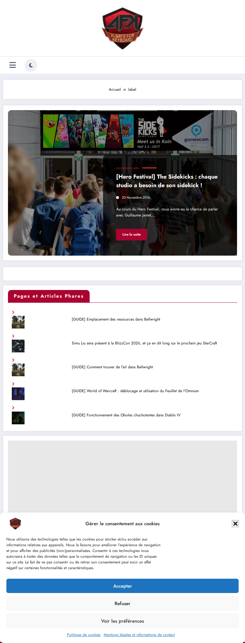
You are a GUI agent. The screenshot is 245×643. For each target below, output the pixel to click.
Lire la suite (131, 234)
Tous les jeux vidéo (127, 168)
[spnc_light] (31, 65)
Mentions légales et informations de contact (139, 635)
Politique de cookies (83, 635)
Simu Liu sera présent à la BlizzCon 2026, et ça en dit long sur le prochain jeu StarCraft (144, 343)
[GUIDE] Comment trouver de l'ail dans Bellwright (112, 367)
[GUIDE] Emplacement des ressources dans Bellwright (116, 319)
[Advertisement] (122, 485)
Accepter (122, 586)
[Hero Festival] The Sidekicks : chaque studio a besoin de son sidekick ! (167, 181)
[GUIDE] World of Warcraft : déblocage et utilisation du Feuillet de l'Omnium (135, 391)
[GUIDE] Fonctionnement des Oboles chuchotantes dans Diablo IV (126, 415)
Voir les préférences (122, 621)
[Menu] (12, 65)
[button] (235, 523)
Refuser (122, 603)
